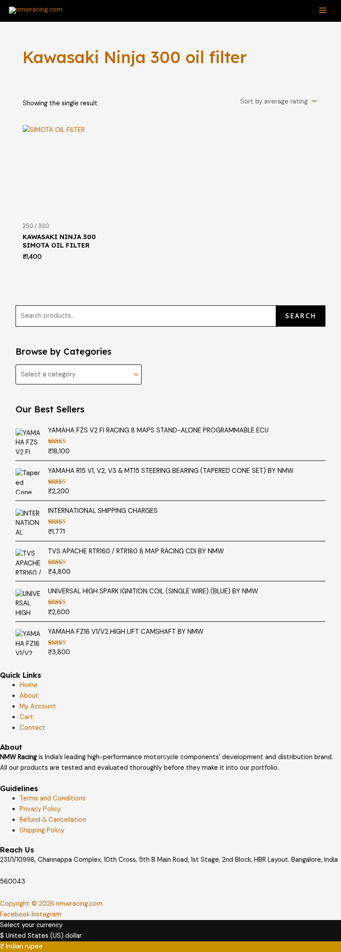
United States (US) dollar (44, 936)
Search (301, 316)
